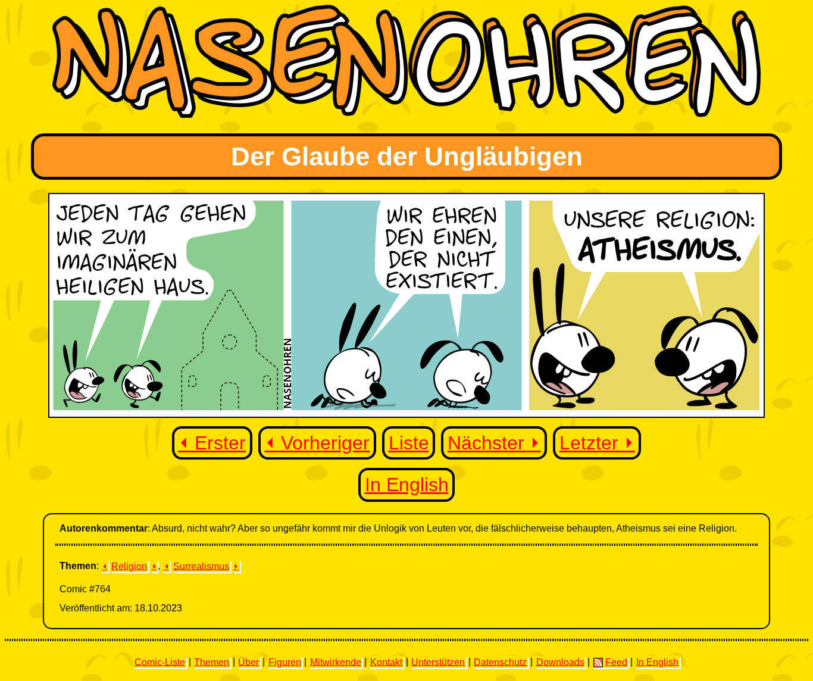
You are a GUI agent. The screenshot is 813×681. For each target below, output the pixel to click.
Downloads (560, 662)
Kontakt (386, 662)
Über (248, 662)
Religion (129, 566)
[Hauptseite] (406, 115)
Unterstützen (438, 662)
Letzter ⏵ (597, 443)
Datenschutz (500, 662)
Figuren (284, 662)
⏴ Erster (212, 443)
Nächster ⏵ (494, 443)
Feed (616, 662)
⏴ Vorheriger (317, 443)
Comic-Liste (160, 662)
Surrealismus (201, 566)
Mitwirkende (335, 662)
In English (407, 484)
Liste (409, 443)
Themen (211, 662)
